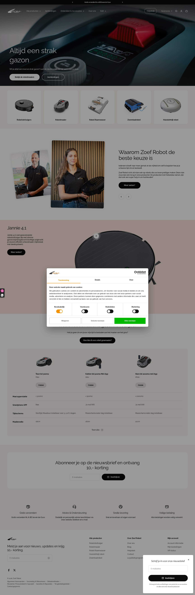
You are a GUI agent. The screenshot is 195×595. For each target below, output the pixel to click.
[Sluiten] (188, 560)
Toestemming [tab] (63, 280)
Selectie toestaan (97, 321)
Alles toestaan (130, 321)
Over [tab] (131, 280)
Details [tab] (97, 280)
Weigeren (65, 321)
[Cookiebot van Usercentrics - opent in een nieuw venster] (136, 272)
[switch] (85, 311)
